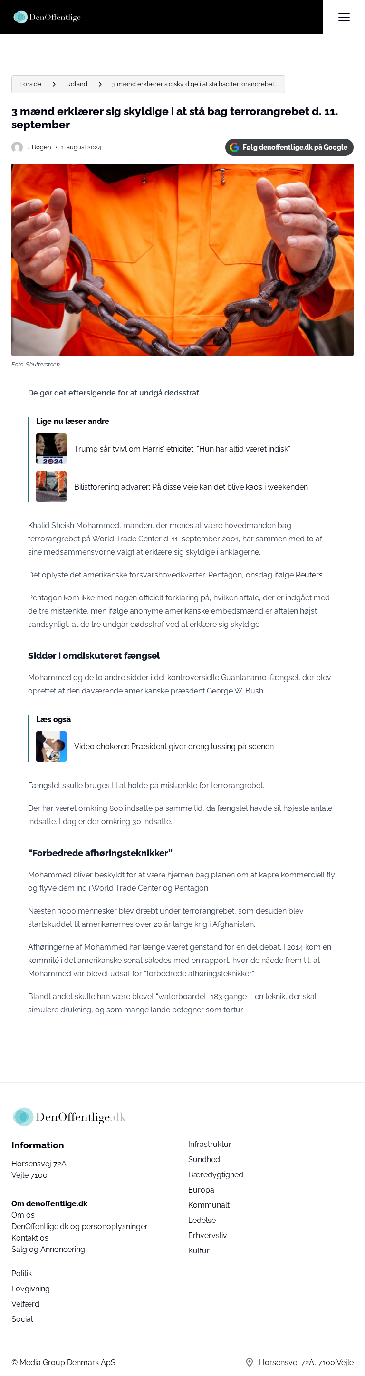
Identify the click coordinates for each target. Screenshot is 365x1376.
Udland (76, 83)
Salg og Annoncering (48, 1249)
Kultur (199, 1250)
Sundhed (204, 1159)
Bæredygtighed (215, 1174)
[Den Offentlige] (167, 17)
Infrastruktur (209, 1144)
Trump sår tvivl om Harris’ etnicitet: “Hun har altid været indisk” (182, 448)
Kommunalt (209, 1205)
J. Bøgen (39, 147)
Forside (30, 83)
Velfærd (25, 1304)
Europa (201, 1189)
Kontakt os (29, 1237)
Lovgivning (30, 1288)
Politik (21, 1273)
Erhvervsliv (207, 1235)
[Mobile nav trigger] (344, 17)
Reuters (309, 574)
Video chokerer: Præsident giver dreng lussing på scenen (174, 746)
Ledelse (202, 1220)
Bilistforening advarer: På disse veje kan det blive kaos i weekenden (191, 486)
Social (22, 1319)
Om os (23, 1215)
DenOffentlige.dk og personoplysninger (79, 1226)
